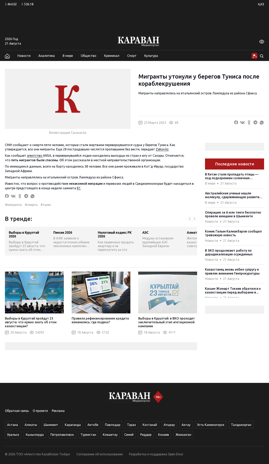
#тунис (46, 204)
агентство (35, 155)
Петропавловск (62, 434)
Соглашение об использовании (99, 454)
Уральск (13, 434)
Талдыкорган (241, 425)
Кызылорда (35, 434)
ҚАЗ (261, 4)
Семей (129, 434)
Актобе (92, 425)
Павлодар (112, 425)
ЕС (79, 188)
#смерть (31, 204)
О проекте (40, 410)
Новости (24, 55)
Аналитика (46, 55)
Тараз (131, 425)
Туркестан (88, 434)
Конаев (163, 434)
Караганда (73, 425)
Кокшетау (110, 434)
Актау (186, 425)
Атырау (169, 425)
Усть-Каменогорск (210, 425)
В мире (68, 55)
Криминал (111, 55)
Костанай (150, 425)
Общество (88, 55)
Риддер (145, 434)
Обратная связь (17, 410)
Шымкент (51, 425)
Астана (12, 425)
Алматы (31, 425)
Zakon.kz (162, 149)
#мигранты (13, 204)
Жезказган (183, 434)
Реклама (58, 410)
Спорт (131, 55)
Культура (151, 55)
